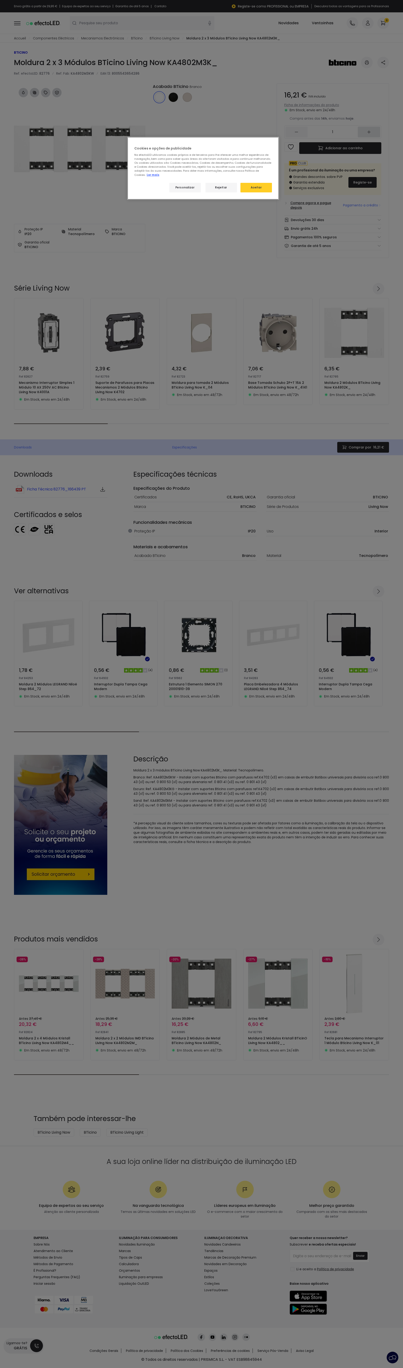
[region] (203, 168)
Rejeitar (221, 187)
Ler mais (153, 175)
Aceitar (256, 187)
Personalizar (185, 187)
